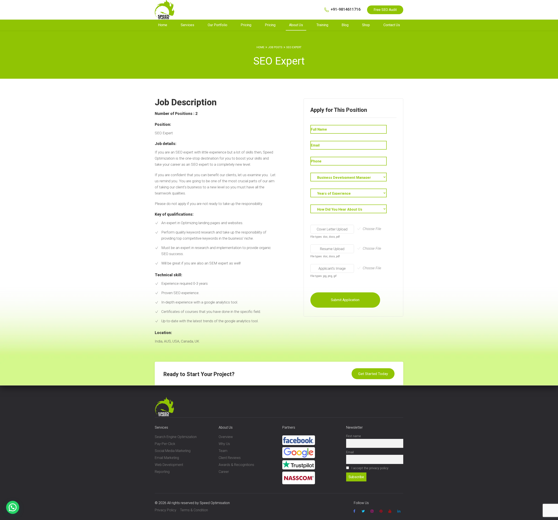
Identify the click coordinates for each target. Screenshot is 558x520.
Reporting (162, 472)
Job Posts (275, 47)
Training (322, 25)
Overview (226, 437)
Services (187, 25)
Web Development (169, 465)
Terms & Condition (194, 510)
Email (350, 452)
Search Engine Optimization (176, 437)
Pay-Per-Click (165, 444)
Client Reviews (230, 458)
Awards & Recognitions (236, 465)
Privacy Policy (165, 510)
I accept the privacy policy (369, 468)
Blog (345, 25)
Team (223, 451)
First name (353, 436)
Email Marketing (167, 458)
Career (224, 472)
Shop (366, 25)
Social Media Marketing (173, 451)
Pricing (246, 25)
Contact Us (391, 25)
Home (162, 25)
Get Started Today (373, 374)
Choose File (372, 229)
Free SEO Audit (385, 10)
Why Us (224, 444)
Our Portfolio (217, 25)
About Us (296, 25)
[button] (12, 507)
